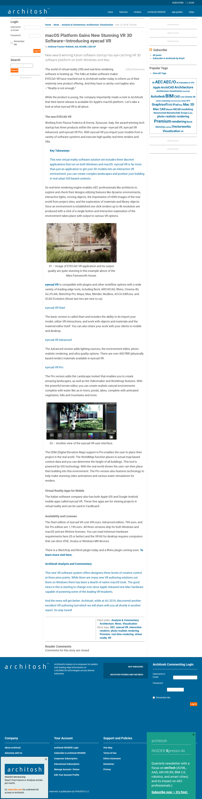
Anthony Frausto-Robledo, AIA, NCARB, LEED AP (72, 46)
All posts (157, 55)
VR (109, 637)
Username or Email (15, 28)
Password (15, 35)
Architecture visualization (169, 91)
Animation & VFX (186, 82)
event (183, 101)
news (110, 12)
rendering (179, 121)
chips (191, 12)
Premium (105, 634)
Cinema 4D (190, 97)
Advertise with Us (13, 753)
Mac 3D (188, 104)
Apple (156, 87)
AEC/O (169, 81)
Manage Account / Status (66, 769)
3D (153, 82)
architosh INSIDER (157, 12)
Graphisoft (160, 104)
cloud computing (163, 101)
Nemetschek (160, 113)
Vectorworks (181, 126)
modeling (187, 109)
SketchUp (160, 127)
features (123, 12)
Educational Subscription (66, 764)
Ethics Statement (112, 758)
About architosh (13, 747)
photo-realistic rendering (125, 630)
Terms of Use (109, 753)
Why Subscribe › (136, 667)
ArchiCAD (167, 87)
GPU (188, 101)
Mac (181, 105)
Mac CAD (159, 109)
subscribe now (15, 789)
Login (190, 2)
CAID (182, 97)
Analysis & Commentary (74, 24)
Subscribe (178, 2)
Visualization (106, 24)
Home (48, 24)
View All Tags (159, 73)
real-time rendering (122, 634)
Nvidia (190, 113)
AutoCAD (186, 91)
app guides (177, 12)
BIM (169, 96)
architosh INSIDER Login (66, 747)
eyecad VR (52, 284)
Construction (176, 101)
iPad (175, 104)
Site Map (107, 747)
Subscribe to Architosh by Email (168, 58)
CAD (177, 96)
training (168, 127)
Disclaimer (108, 764)
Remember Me (19, 43)
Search (14, 70)
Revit (189, 121)
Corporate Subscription (65, 758)
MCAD (177, 109)
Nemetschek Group (177, 112)
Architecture (92, 24)
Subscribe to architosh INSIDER (70, 753)
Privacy (107, 769)
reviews (137, 12)
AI (177, 82)
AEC (112, 627)
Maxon (169, 109)
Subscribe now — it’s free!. (170, 792)
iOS (170, 104)
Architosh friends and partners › (127, 675)
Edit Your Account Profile (66, 775)
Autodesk (158, 96)
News (56, 24)
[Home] (29, 13)
